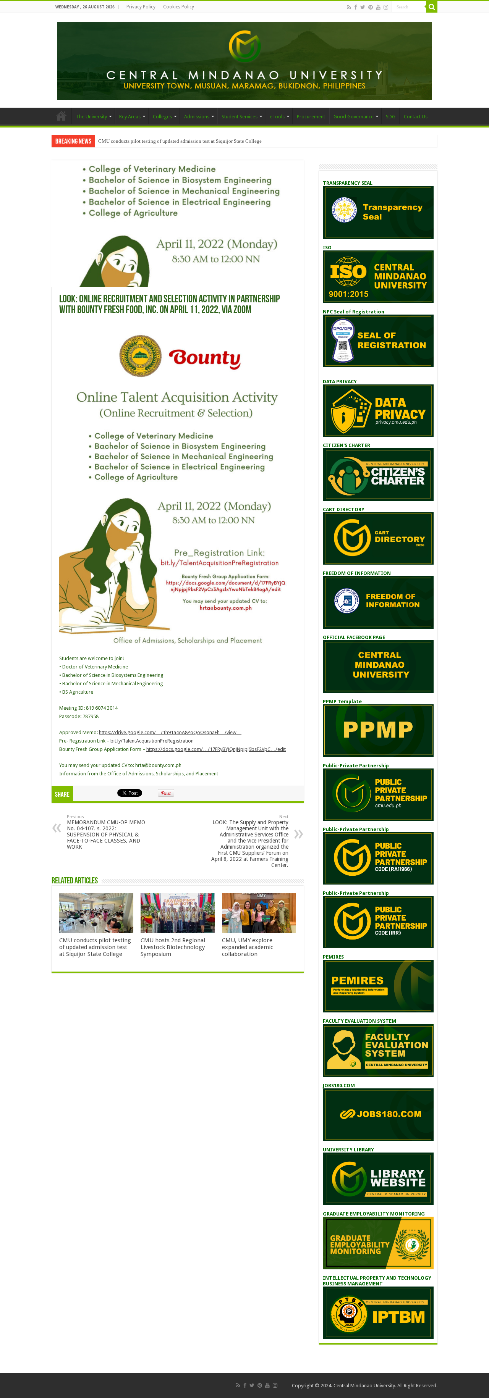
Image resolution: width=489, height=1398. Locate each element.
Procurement (311, 116)
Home (61, 116)
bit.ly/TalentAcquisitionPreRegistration (152, 741)
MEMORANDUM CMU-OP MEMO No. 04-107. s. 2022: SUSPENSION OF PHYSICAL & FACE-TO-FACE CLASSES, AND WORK (106, 832)
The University (91, 116)
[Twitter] (362, 7)
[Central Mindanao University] (244, 59)
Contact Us (415, 116)
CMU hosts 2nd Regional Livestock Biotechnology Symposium (173, 947)
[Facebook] (355, 7)
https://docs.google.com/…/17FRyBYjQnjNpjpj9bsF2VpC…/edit (216, 749)
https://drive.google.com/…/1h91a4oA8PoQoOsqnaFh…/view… (170, 732)
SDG (390, 116)
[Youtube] (378, 7)
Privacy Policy (140, 7)
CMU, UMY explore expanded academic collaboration (247, 947)
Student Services (239, 116)
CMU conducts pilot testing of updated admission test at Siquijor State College (180, 141)
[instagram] (386, 7)
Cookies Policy (178, 7)
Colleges (162, 116)
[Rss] (349, 7)
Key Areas (130, 116)
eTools (277, 116)
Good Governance (354, 116)
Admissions (196, 116)
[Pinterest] (371, 7)
